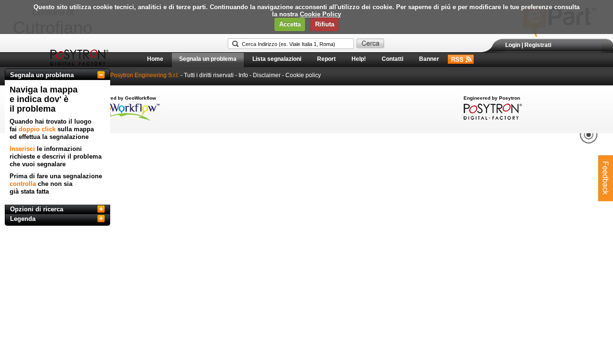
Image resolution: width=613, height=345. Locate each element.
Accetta (290, 24)
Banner (429, 59)
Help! (359, 59)
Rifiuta (324, 24)
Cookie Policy (320, 14)
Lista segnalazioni (276, 59)
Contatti (392, 59)
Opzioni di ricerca (36, 209)
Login (512, 45)
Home (155, 59)
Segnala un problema (208, 59)
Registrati (537, 45)
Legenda (22, 218)
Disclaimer (267, 75)
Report (326, 59)
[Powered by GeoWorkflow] (125, 120)
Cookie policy (303, 75)
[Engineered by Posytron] (491, 118)
